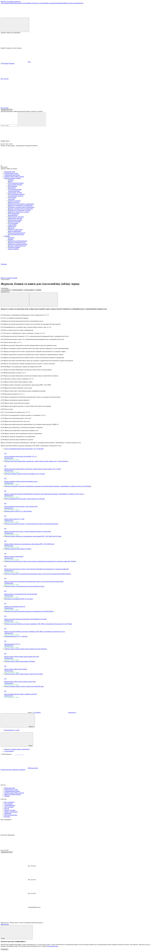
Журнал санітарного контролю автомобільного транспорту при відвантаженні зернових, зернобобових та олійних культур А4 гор (44, 494)
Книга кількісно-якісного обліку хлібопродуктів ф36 (20, 694)
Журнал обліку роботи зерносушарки (15, 669)
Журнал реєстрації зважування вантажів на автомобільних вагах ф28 (25, 619)
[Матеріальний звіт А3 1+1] (79, 636)
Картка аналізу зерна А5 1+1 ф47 (14, 519)
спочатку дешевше (17, 290)
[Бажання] (77, 40)
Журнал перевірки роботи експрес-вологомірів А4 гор (21, 481)
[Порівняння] (15, 25)
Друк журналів (24, 3)
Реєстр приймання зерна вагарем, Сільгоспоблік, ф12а (21, 506)
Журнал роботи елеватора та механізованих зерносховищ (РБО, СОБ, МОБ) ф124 (29, 544)
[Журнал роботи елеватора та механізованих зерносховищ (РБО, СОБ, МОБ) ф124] (79, 536)
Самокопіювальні (14, 3)
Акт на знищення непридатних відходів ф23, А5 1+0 (20, 456)
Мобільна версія (33, 768)
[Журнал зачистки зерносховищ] (79, 549)
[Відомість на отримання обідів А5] (79, 599)
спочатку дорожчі (29, 290)
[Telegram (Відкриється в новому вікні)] (14, 17)
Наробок (7, 236)
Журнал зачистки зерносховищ (13, 556)
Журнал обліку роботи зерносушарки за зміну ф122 (20, 681)
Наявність (31, 726)
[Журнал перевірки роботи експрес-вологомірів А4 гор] (79, 474)
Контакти (80, 3)
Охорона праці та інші (11, 173)
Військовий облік (9, 171)
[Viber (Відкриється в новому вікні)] (41, 17)
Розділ (30, 745)
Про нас (31, 3)
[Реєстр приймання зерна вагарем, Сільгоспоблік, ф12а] (79, 499)
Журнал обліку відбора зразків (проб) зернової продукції (21, 656)
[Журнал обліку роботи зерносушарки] (79, 661)
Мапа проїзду (5, 924)
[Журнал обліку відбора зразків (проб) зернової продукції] (79, 649)
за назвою (38, 290)
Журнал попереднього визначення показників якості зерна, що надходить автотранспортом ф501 (34, 581)
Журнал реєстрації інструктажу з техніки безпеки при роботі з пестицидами (27, 531)
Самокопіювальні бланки (12, 175)
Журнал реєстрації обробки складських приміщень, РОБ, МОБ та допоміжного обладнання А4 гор (34, 631)
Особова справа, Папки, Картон (14, 176)
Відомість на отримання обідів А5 (14, 606)
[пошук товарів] (32, 119)
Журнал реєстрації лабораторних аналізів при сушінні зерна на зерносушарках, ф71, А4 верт (32, 469)
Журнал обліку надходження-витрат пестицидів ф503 (20, 594)
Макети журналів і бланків (12, 178)
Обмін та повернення (51, 3)
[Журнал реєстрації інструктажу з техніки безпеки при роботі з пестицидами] (79, 524)
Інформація (61, 3)
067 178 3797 (5, 79)
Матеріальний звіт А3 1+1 (12, 644)
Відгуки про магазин (71, 3)
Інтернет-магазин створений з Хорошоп (13, 769)
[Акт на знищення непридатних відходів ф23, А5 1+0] (79, 449)
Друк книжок (5, 3)
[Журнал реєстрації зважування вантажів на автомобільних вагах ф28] (79, 611)
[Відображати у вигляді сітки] (15, 300)
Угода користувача (52, 946)
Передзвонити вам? (6, 109)
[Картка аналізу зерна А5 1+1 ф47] (79, 511)
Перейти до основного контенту (11, 1)
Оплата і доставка (39, 3)
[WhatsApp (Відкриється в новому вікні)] (68, 17)
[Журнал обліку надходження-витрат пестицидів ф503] (79, 586)
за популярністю (5, 290)
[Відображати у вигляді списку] (43, 300)
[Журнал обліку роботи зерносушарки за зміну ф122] (79, 674)
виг (5, 453)
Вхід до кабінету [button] (9, 802)
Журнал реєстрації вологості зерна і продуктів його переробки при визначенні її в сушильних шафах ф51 (36, 569)
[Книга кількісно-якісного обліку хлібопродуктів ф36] (79, 686)
